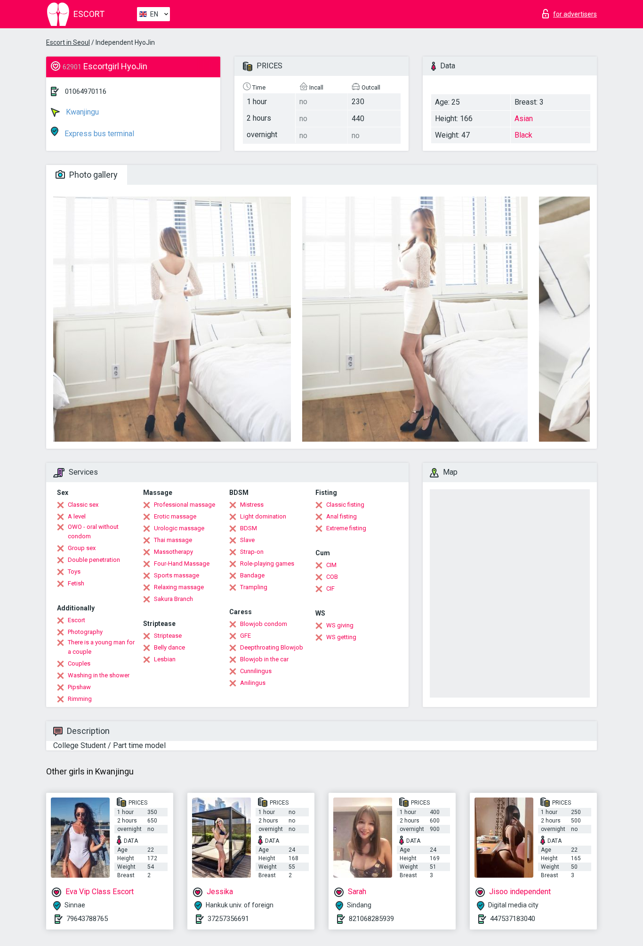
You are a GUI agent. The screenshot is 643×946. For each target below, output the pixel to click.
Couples (79, 663)
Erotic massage (175, 516)
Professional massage (184, 504)
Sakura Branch (173, 598)
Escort (76, 620)
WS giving (340, 625)
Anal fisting (341, 516)
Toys (74, 571)
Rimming (80, 698)
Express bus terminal (98, 133)
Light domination (263, 516)
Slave (247, 539)
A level (77, 516)
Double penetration (94, 559)
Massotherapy (173, 551)
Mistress (252, 504)
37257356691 (228, 918)
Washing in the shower (98, 675)
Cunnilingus (256, 671)
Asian (523, 118)
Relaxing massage (179, 587)
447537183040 (512, 918)
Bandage (252, 575)
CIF (330, 588)
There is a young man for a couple (101, 647)
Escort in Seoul (68, 42)
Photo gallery (92, 175)
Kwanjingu (81, 111)
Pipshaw (79, 687)
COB (332, 576)
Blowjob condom (263, 623)
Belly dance (169, 647)
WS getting (341, 637)
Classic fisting (345, 504)
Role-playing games (267, 563)
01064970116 (85, 91)
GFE (245, 635)
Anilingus (252, 682)
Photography (85, 631)
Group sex (82, 547)
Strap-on (252, 551)
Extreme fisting (346, 528)
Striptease (168, 635)
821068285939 (371, 918)
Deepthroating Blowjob (271, 647)
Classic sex (83, 504)
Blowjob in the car (264, 659)
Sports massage (176, 575)
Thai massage (173, 539)
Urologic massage (179, 528)
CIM (331, 564)
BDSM (248, 528)
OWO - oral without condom (93, 531)
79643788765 (87, 918)
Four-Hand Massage (181, 563)
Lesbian (165, 659)
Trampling (253, 587)
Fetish (76, 583)
